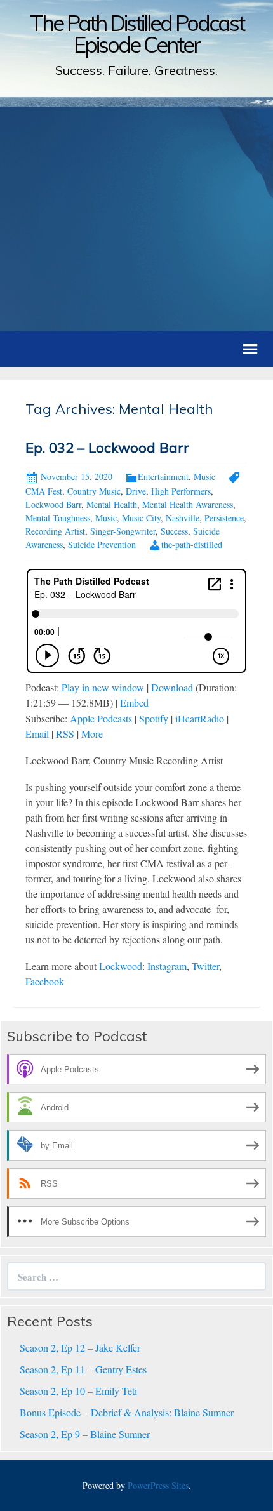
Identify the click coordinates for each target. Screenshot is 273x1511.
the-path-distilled (191, 544)
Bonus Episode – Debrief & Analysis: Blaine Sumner (127, 1412)
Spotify (153, 718)
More (92, 733)
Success (174, 531)
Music (204, 476)
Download (172, 687)
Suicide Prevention (102, 544)
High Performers (181, 491)
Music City (141, 518)
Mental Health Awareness (187, 504)
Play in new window (103, 687)
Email (37, 733)
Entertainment (163, 476)
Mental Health (111, 504)
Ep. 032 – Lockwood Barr (107, 447)
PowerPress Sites (158, 1485)
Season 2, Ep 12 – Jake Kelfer (80, 1347)
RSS (65, 733)
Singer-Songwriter (123, 531)
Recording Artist (55, 531)
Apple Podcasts (101, 718)
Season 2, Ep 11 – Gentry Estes (83, 1369)
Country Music (94, 491)
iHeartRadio (199, 718)
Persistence (224, 518)
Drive (136, 491)
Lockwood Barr (53, 504)
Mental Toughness (57, 518)
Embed (134, 702)
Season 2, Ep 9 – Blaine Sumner (85, 1434)
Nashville (182, 518)
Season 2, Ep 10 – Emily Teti (78, 1390)
